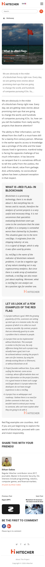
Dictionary (10, 18)
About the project (22, 559)
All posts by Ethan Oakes (11, 485)
